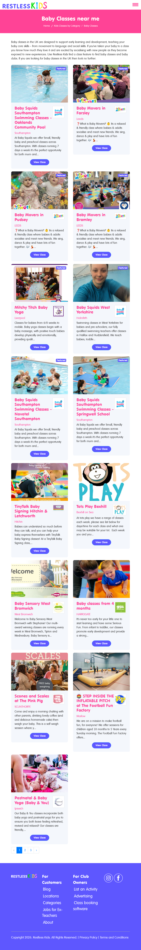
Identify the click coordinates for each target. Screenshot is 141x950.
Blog (47, 889)
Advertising (83, 896)
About (48, 922)
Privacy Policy (88, 937)
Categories (52, 903)
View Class (40, 162)
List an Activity (85, 889)
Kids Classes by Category (67, 25)
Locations (51, 896)
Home (47, 25)
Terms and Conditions (114, 937)
